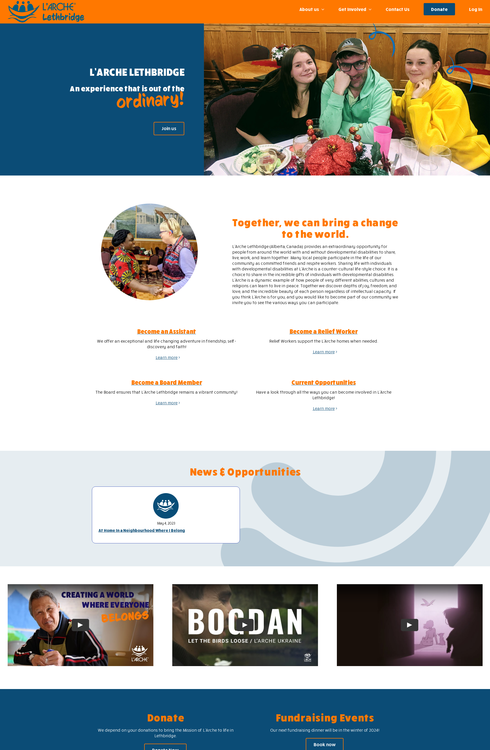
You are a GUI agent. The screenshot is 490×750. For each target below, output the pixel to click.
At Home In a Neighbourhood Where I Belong (142, 530)
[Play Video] (80, 625)
